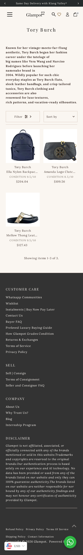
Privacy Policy (16, 352)
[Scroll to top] (74, 525)
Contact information (41, 536)
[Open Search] (54, 14)
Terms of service (57, 529)
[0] (75, 14)
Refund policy (14, 529)
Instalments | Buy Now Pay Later (30, 309)
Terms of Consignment (23, 379)
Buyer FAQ (14, 321)
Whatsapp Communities (24, 297)
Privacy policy (35, 529)
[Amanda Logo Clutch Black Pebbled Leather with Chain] (60, 146)
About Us (12, 406)
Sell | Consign (16, 373)
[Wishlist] (59, 14)
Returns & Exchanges (22, 339)
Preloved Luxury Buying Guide (29, 327)
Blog (9, 419)
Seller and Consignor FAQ (25, 385)
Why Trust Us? (17, 412)
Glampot (40, 541)
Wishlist (12, 303)
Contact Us (14, 315)
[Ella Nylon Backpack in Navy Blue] (23, 146)
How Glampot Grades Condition (30, 333)
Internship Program (21, 425)
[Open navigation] (10, 14)
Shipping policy (15, 536)
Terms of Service (18, 346)
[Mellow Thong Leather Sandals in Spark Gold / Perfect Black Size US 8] (23, 210)
